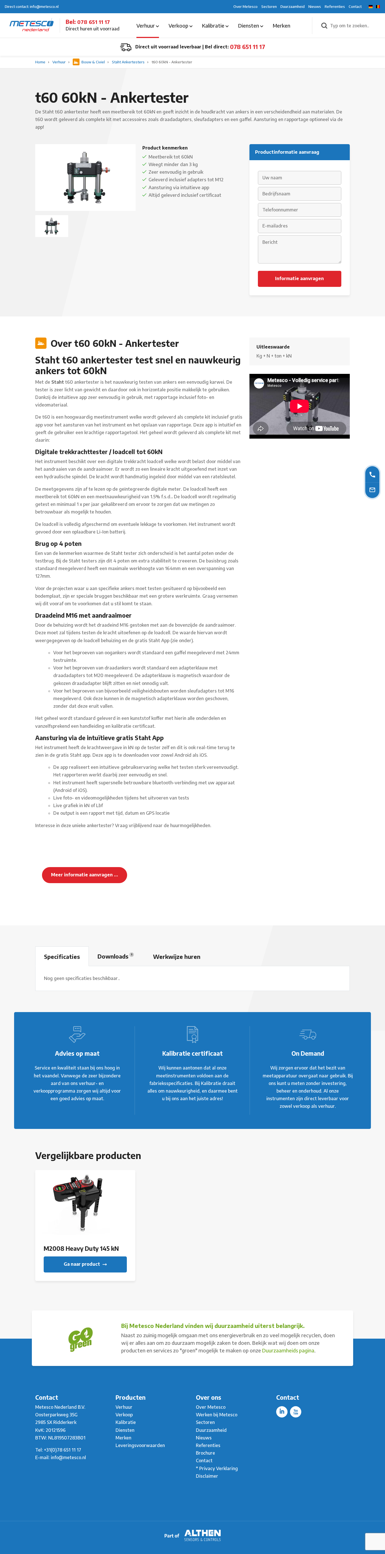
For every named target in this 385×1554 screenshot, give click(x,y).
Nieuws (314, 6)
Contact (355, 6)
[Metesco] (31, 25)
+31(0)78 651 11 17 (62, 1450)
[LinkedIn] (281, 1411)
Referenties (335, 6)
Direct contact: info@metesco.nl (32, 6)
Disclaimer (207, 1476)
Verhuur (146, 25)
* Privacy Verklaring (217, 1468)
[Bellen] (372, 474)
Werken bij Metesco (216, 1414)
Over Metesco (245, 6)
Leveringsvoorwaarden (140, 1445)
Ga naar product (82, 1264)
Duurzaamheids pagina (288, 1350)
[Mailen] (372, 489)
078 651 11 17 (93, 22)
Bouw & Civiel (93, 62)
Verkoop (179, 25)
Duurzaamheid (292, 6)
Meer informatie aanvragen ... (84, 875)
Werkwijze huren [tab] (176, 956)
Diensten (249, 25)
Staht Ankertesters (128, 62)
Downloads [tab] (115, 956)
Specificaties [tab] (62, 956)
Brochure (205, 1453)
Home (40, 62)
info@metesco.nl (68, 1457)
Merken (281, 25)
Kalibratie (213, 25)
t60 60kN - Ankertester (172, 62)
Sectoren (269, 6)
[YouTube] (295, 1411)
